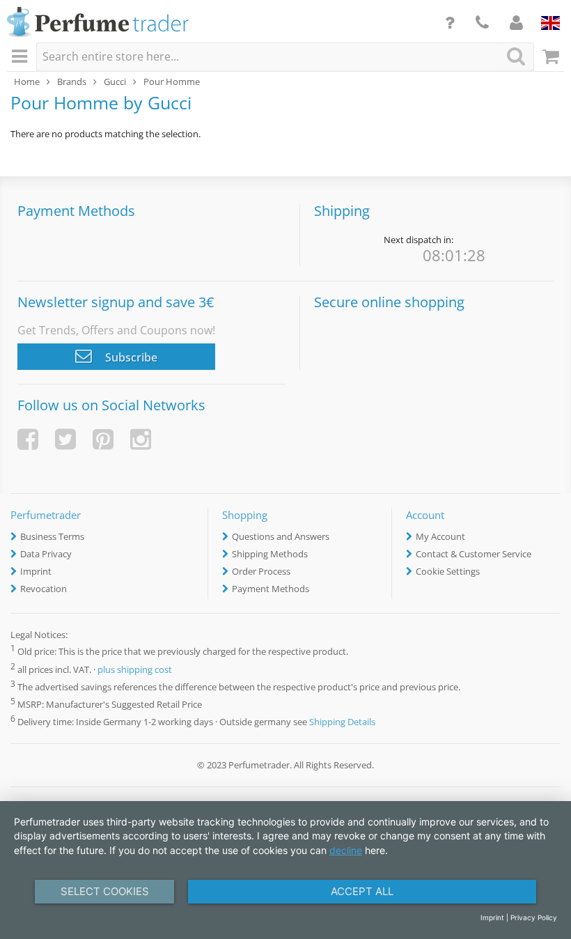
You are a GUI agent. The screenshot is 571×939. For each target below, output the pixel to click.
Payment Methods (270, 588)
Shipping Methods (270, 554)
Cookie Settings (448, 571)
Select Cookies (105, 891)
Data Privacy (46, 554)
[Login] (516, 22)
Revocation (43, 588)
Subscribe (129, 357)
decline (345, 850)
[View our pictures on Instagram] (140, 439)
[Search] (516, 56)
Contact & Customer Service (473, 554)
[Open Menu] (21, 57)
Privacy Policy (533, 917)
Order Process (261, 571)
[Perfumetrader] (98, 23)
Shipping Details (342, 721)
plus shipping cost (134, 669)
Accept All (362, 891)
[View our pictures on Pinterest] (103, 439)
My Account (440, 536)
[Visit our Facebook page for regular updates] (27, 439)
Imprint (36, 571)
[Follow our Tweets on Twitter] (65, 439)
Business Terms (52, 536)
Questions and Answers (280, 536)
